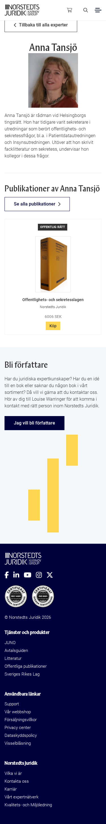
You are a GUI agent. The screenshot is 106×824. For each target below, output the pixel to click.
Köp (53, 326)
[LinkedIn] (18, 575)
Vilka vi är (13, 773)
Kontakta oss (17, 781)
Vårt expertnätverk (21, 797)
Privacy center (18, 727)
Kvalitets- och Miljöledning (28, 804)
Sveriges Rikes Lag (22, 674)
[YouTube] (30, 575)
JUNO (10, 642)
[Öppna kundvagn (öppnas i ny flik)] (69, 10)
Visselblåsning (18, 743)
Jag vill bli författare (34, 423)
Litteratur (13, 658)
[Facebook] (9, 575)
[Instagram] (41, 575)
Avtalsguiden (16, 650)
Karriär (11, 789)
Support (12, 703)
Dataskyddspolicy (21, 735)
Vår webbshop (18, 711)
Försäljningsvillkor (21, 719)
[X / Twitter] (52, 575)
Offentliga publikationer (26, 666)
